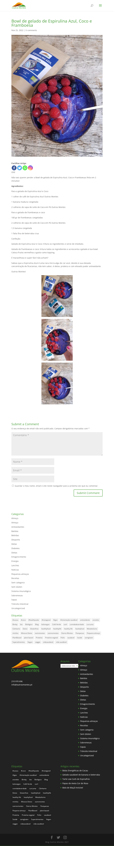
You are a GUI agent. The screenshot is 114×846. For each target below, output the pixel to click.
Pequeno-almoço (93, 633)
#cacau (15, 620)
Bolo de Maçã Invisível (72, 787)
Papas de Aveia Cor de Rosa (75, 783)
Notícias (15, 569)
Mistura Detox (26, 633)
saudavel (70, 637)
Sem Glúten (16, 587)
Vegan (30, 642)
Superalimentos (19, 642)
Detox (14, 544)
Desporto (15, 539)
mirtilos (15, 633)
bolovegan (45, 624)
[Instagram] (30, 167)
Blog (37, 624)
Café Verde (56, 624)
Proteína (39, 637)
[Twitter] (19, 167)
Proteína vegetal (51, 637)
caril (65, 624)
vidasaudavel (48, 642)
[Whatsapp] (25, 167)
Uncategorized (18, 608)
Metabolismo (92, 629)
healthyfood (45, 629)
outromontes (40, 633)
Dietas (14, 552)
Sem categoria (18, 582)
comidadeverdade (77, 624)
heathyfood (79, 629)
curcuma (90, 624)
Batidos (14, 531)
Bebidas (15, 535)
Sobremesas (17, 595)
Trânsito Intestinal (19, 604)
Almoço (14, 518)
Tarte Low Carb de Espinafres (76, 779)
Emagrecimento (18, 556)
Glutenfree (34, 629)
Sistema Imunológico (21, 591)
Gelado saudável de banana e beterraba (81, 774)
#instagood (46, 620)
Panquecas (80, 633)
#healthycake (34, 620)
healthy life (68, 629)
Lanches (15, 565)
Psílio (63, 637)
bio (21, 624)
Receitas (15, 578)
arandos (96, 620)
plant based (28, 637)
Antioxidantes (17, 527)
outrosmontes (53, 633)
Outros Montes (67, 633)
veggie (37, 642)
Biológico (28, 624)
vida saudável (61, 642)
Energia (14, 561)
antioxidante (85, 620)
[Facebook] (14, 167)
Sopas (14, 599)
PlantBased (17, 637)
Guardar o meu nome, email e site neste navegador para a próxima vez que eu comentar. (56, 486)
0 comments (31, 30)
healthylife (57, 629)
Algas (55, 620)
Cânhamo (16, 629)
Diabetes (15, 548)
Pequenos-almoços (20, 574)
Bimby (15, 624)
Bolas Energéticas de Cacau (75, 770)
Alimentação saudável (68, 620)
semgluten (89, 637)
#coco (23, 620)
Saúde (79, 637)
